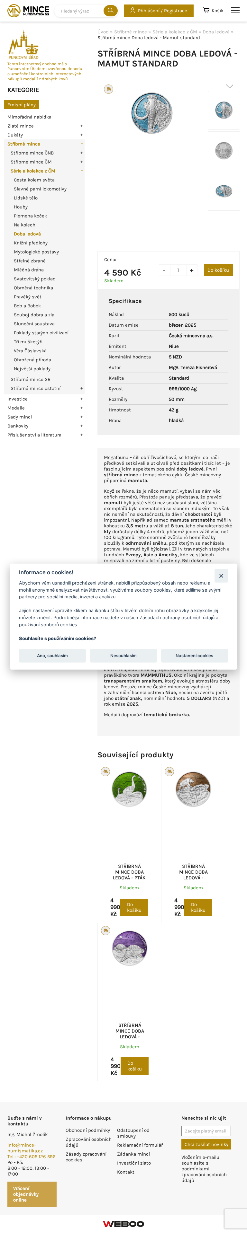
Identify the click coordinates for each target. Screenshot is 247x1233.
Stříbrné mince (23, 144)
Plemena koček (30, 216)
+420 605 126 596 (36, 1156)
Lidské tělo (26, 198)
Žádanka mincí (133, 1154)
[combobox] (86, 10)
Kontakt (125, 1172)
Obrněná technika (33, 288)
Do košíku (218, 270)
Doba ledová (27, 234)
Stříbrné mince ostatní (35, 388)
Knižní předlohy (31, 243)
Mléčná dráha (29, 270)
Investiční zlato (134, 1163)
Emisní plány (21, 105)
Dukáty (15, 135)
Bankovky (17, 426)
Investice (17, 399)
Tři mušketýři (28, 342)
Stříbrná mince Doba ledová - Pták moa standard (129, 874)
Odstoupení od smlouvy (133, 1133)
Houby (21, 207)
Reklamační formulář (140, 1145)
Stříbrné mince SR (30, 379)
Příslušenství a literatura (34, 435)
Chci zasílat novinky (206, 1144)
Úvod (103, 32)
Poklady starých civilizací (41, 333)
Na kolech (24, 225)
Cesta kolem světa (34, 180)
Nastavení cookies (194, 655)
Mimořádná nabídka (29, 117)
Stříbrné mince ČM (31, 162)
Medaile (16, 408)
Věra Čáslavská (30, 351)
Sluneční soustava (34, 324)
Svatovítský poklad (35, 279)
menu (235, 10)
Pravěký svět (27, 297)
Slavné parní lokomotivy (40, 189)
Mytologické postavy (36, 252)
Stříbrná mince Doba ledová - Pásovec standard (129, 1036)
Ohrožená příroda (32, 360)
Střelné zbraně (30, 261)
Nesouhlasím (123, 655)
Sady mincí (19, 417)
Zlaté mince (20, 126)
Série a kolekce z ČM (33, 171)
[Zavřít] (221, 575)
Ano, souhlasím (52, 655)
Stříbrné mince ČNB (32, 153)
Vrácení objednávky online (26, 1194)
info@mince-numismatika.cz (25, 1148)
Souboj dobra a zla (34, 315)
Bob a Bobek (27, 306)
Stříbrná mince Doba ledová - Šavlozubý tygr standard (193, 877)
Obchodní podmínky (88, 1130)
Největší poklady (32, 369)
